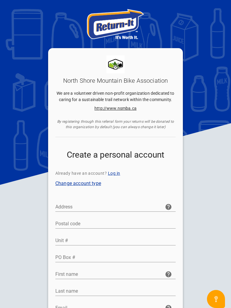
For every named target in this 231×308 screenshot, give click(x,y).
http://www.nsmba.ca (115, 108)
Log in (114, 173)
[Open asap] (216, 299)
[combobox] (115, 205)
